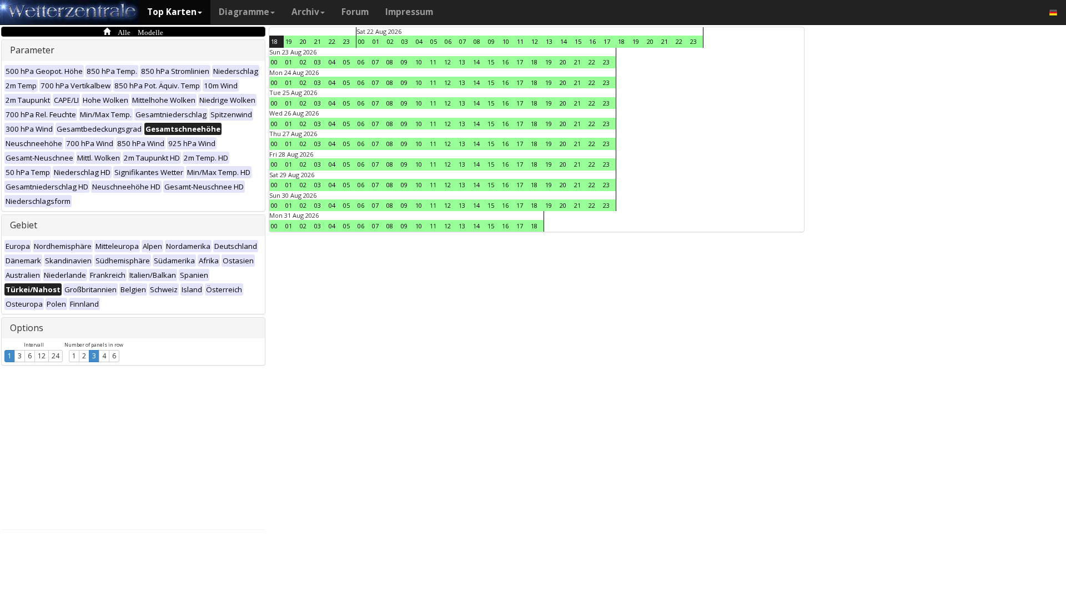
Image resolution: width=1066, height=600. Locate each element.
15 (578, 41)
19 (288, 41)
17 (607, 41)
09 (491, 41)
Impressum (409, 12)
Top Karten (172, 12)
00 (361, 41)
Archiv (305, 12)
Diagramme (244, 12)
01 (376, 41)
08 (477, 41)
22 (332, 41)
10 (505, 41)
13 (549, 41)
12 (42, 356)
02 (390, 41)
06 (448, 41)
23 (346, 41)
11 (520, 41)
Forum (355, 12)
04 (419, 41)
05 (433, 41)
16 (592, 41)
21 (317, 41)
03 (404, 41)
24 (55, 356)
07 (462, 41)
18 (274, 41)
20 (303, 41)
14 (563, 41)
